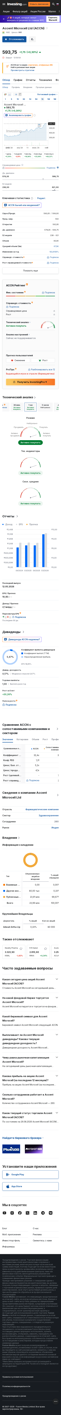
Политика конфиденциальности (16, 1386)
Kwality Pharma (11, 948)
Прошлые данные (44, 87)
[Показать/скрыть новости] (20, 94)
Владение (27, 87)
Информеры (8, 1246)
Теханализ (45, 79)
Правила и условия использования (17, 1377)
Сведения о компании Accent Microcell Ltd (24, 795)
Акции (6, 11)
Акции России (37, 11)
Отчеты (30, 79)
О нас (36, 1228)
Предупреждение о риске (14, 1396)
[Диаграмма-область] (9, 94)
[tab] (17, 407)
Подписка (51, 168)
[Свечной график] (5, 94)
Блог (4, 1228)
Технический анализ (17, 397)
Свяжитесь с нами (42, 1240)
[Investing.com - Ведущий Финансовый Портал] (17, 4)
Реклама (37, 1234)
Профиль (16, 87)
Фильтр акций (20, 11)
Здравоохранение (49, 815)
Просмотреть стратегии (22, 70)
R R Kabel (33, 948)
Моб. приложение (11, 1234)
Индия (55, 827)
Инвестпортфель (11, 1240)
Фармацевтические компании (42, 809)
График (18, 79)
